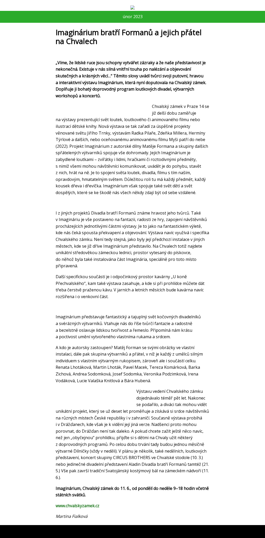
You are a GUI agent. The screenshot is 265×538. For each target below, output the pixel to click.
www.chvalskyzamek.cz (77, 505)
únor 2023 (133, 16)
